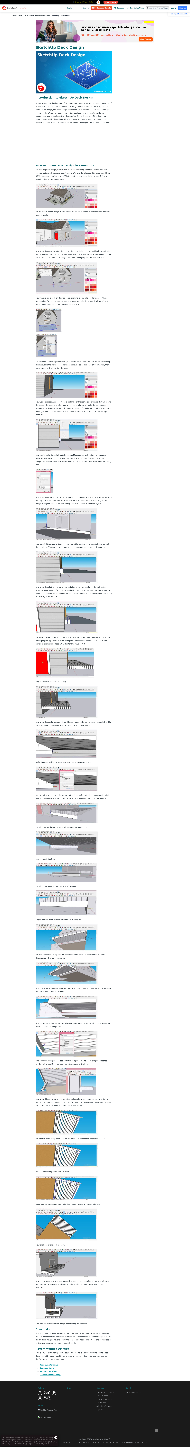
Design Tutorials (29, 15)
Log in (173, 8)
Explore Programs (104, 1399)
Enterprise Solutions (105, 1392)
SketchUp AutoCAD (48, 1371)
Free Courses (84, 8)
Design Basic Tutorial (43, 15)
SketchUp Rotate (47, 1368)
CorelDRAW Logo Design (50, 1374)
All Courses (119, 8)
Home (14, 15)
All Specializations (135, 8)
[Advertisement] (135, 74)
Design (20, 15)
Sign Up (182, 8)
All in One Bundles (104, 1406)
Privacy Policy (44, 1444)
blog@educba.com (179, 14)
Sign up (99, 1410)
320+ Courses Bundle (101, 8)
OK (56, 1437)
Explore (70, 8)
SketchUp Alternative (49, 1365)
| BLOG (22, 8)
